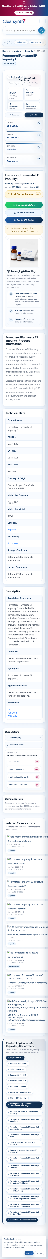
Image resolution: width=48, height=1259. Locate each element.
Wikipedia (12, 716)
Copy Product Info (25, 212)
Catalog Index (21, 42)
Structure (15, 115)
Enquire (10, 63)
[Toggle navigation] (42, 21)
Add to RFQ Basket (25, 220)
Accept (29, 1253)
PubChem (12, 712)
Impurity (29, 51)
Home (5, 51)
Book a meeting (25, 12)
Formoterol (16, 51)
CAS (9, 709)
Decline (39, 1253)
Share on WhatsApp (25, 205)
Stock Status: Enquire (22, 194)
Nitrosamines (36, 42)
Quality (35, 115)
